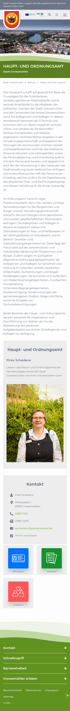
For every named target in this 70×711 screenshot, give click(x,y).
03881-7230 (21, 513)
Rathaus (32, 82)
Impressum (52, 690)
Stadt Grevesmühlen (13, 82)
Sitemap (8, 696)
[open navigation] (65, 15)
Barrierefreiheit (12, 690)
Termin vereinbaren (26, 535)
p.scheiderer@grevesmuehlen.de (33, 528)
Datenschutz (33, 690)
